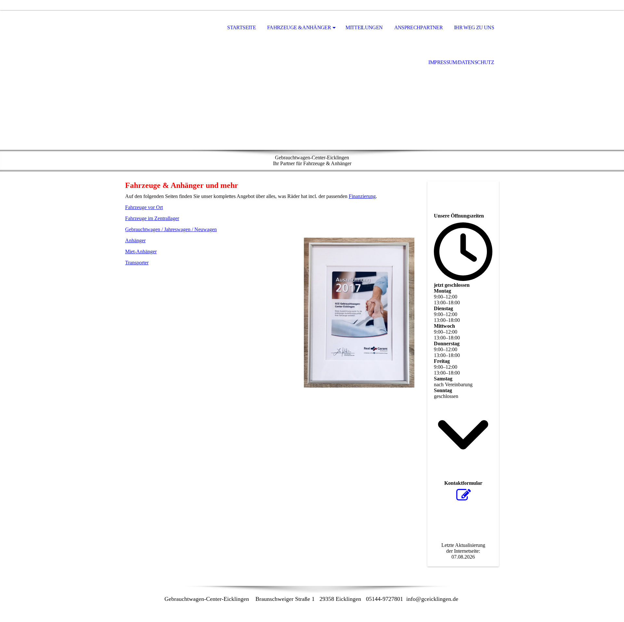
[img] (157, 28)
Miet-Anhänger (141, 251)
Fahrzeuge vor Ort (144, 207)
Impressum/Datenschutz (461, 62)
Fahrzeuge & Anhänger (299, 27)
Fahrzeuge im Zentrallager (152, 218)
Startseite (241, 27)
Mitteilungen (364, 27)
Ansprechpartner (418, 27)
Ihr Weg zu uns (474, 27)
